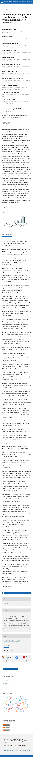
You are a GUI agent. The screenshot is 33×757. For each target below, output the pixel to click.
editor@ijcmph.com (24, 750)
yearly (29, 228)
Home (4, 8)
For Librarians (6, 686)
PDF (5, 593)
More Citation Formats (11, 628)
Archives (10, 8)
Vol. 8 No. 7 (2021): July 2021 (22, 8)
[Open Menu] (2, 2)
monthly (24, 228)
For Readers (6, 680)
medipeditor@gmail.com (11, 750)
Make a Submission (10, 669)
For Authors (6, 683)
